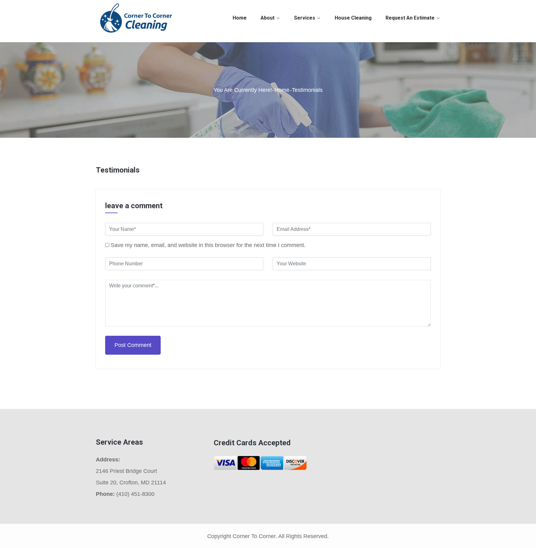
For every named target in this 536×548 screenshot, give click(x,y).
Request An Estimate (410, 18)
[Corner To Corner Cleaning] (135, 18)
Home (240, 18)
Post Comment (132, 345)
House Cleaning (353, 18)
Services (304, 18)
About (268, 18)
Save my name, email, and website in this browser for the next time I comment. (208, 245)
